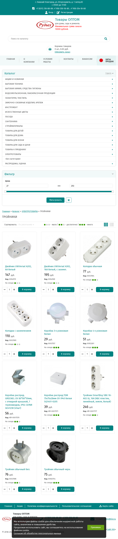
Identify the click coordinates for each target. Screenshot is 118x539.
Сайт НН (111, 529)
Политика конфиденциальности (42, 506)
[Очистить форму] (69, 200)
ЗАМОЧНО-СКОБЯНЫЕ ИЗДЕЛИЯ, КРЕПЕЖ (24, 102)
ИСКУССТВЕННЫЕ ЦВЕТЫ (16, 112)
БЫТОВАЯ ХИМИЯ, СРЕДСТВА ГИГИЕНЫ (23, 88)
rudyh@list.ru (109, 519)
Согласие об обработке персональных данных (37, 533)
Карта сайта (108, 506)
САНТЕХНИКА (11, 121)
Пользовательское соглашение (77, 506)
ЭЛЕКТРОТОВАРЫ (13, 154)
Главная (10, 59)
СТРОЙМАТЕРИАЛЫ (14, 126)
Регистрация (67, 12)
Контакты (68, 59)
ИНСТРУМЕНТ (11, 107)
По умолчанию (25, 225)
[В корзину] (50, 49)
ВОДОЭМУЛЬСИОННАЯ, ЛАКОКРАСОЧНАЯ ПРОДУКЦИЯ (30, 93)
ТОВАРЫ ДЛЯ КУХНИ (14, 140)
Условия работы (47, 60)
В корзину (27, 289)
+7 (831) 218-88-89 (44, 8)
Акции (20, 506)
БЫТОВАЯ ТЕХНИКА (14, 84)
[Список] (112, 225)
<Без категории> (13, 159)
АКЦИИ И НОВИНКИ (14, 79)
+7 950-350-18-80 (61, 8)
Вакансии (87, 59)
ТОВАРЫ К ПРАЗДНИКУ (15, 149)
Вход (51, 12)
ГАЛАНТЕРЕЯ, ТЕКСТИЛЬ (16, 98)
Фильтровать (55, 200)
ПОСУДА (9, 117)
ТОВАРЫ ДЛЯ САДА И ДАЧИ (17, 145)
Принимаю (96, 527)
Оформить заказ (62, 52)
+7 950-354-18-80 (78, 8)
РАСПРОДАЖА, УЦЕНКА (15, 163)
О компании (29, 60)
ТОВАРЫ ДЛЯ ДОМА (14, 135)
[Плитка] (106, 225)
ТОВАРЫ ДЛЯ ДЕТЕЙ (14, 131)
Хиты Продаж (109, 60)
